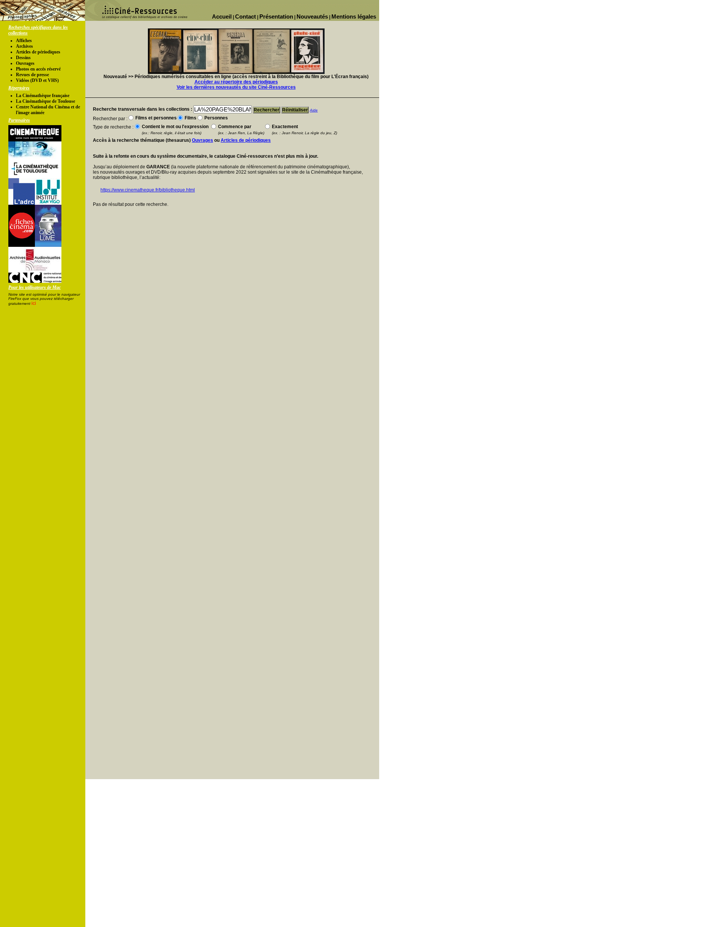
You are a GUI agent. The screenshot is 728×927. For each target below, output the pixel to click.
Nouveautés (312, 16)
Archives (24, 46)
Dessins (23, 57)
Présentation (276, 16)
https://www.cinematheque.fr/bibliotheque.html (147, 190)
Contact (245, 16)
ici (33, 303)
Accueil (222, 16)
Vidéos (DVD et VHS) (37, 80)
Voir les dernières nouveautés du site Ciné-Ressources (236, 87)
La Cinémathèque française (42, 95)
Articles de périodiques (38, 52)
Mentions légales (353, 16)
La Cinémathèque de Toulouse (45, 101)
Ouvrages (25, 63)
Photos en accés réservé (38, 69)
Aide (314, 110)
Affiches (24, 40)
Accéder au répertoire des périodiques (236, 82)
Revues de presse (32, 74)
